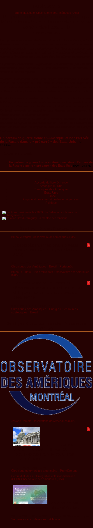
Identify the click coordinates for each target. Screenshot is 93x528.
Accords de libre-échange (51, 182)
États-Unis (51, 192)
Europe (51, 196)
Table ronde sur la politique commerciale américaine (48, 505)
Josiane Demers (21, 420)
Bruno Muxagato (24, 12)
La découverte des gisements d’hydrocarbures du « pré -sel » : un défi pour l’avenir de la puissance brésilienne (47, 290)
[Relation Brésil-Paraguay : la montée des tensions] (34, 218)
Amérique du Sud (51, 186)
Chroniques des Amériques (51, 189)
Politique (51, 202)
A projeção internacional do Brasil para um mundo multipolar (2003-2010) (46, 250)
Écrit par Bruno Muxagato (46, 228)
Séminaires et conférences (28, 519)
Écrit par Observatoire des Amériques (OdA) (46, 326)
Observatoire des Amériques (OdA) (57, 12)
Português (66, 266)
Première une (68, 470)
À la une (54, 519)
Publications (46, 6)
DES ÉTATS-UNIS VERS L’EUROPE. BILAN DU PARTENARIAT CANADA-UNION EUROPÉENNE (44, 452)
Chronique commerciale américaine (34, 470)
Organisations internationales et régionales (51, 199)
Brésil (53, 266)
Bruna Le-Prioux (21, 271)
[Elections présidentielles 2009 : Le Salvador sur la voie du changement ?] (47, 215)
